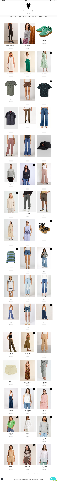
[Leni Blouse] (11, 424)
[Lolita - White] (44, 454)
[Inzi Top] (27, 230)
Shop (20, 16)
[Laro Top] (44, 398)
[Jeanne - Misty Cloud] (27, 286)
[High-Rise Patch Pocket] (44, 118)
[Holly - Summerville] (27, 146)
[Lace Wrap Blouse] (27, 398)
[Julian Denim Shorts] (27, 314)
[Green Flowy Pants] (27, 61)
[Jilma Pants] (11, 312)
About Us (15, 16)
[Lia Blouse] (27, 424)
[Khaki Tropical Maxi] (27, 370)
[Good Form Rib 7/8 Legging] (11, 33)
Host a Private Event (26, 16)
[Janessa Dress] (11, 286)
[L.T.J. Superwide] (11, 398)
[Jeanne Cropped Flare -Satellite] (44, 286)
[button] (2, 479)
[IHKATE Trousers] (44, 174)
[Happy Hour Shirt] (44, 90)
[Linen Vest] (11, 454)
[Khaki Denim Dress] (27, 342)
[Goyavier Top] (27, 33)
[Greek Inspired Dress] (11, 61)
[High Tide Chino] (27, 115)
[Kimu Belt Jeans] (44, 370)
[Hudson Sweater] (11, 172)
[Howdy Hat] (44, 146)
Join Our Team (34, 16)
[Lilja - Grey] (44, 426)
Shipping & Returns (25, 479)
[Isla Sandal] (44, 227)
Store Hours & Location (31, 479)
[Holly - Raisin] (11, 146)
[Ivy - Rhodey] (27, 258)
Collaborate (40, 16)
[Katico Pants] (44, 312)
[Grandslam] (44, 31)
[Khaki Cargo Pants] (11, 342)
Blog (46, 16)
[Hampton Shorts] (27, 90)
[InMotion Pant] (27, 201)
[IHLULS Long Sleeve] (11, 202)
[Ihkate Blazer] (27, 174)
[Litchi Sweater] (27, 454)
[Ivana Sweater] (11, 256)
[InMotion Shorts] (44, 202)
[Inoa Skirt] (11, 230)
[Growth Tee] (11, 88)
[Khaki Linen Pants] (44, 342)
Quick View (10, 48)
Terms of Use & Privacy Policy (39, 479)
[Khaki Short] (11, 370)
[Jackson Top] (44, 258)
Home (11, 16)
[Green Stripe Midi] (44, 61)
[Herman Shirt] (11, 118)
